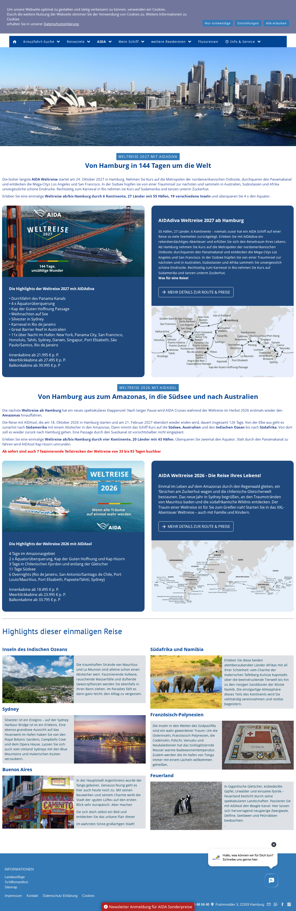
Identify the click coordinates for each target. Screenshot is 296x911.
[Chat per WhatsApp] (275, 904)
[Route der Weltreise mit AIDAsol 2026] (222, 576)
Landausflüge (15, 877)
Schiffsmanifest (16, 882)
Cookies (88, 896)
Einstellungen (248, 23)
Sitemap (11, 887)
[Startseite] (14, 41)
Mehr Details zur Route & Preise (199, 292)
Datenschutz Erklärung (60, 896)
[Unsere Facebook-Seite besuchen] (282, 904)
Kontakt (32, 896)
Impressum (13, 896)
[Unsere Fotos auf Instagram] (289, 904)
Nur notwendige (218, 23)
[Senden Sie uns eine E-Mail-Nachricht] (268, 904)
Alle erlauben (276, 23)
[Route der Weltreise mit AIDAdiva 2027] (222, 341)
